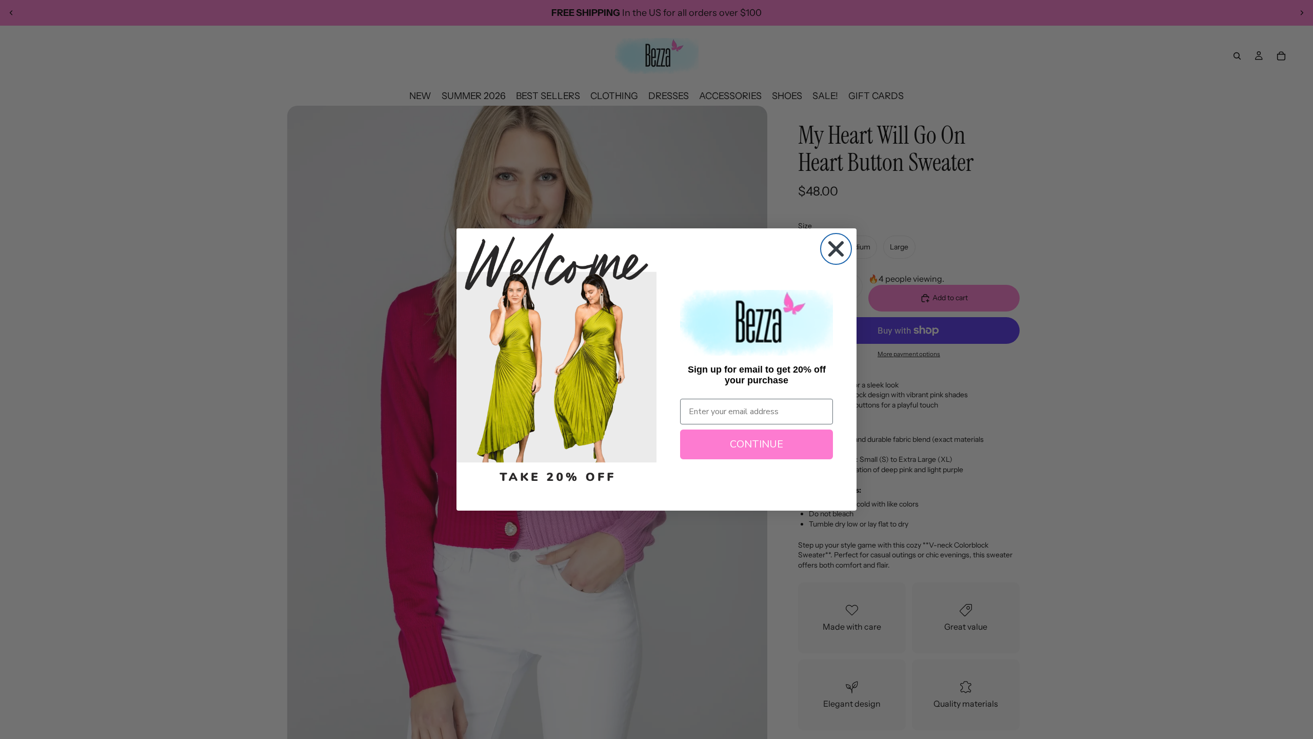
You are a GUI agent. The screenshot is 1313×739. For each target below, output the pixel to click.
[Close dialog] (836, 249)
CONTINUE (756, 444)
